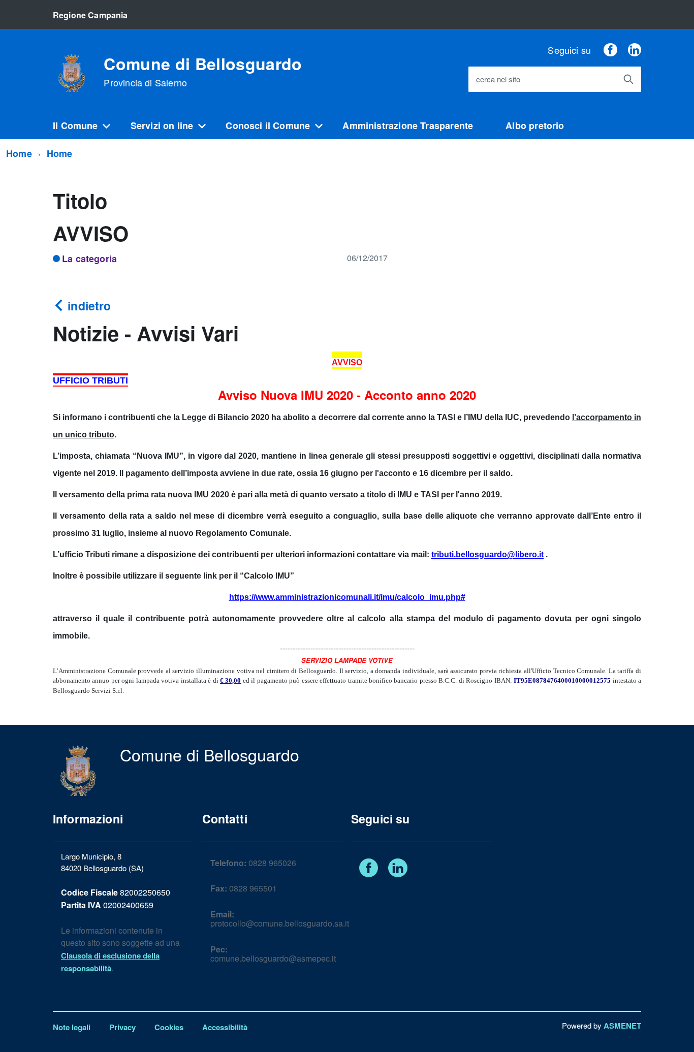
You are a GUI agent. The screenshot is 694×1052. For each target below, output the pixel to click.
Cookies (168, 1027)
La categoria (89, 258)
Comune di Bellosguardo (203, 71)
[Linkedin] (634, 49)
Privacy (122, 1027)
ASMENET (622, 1025)
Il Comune (75, 125)
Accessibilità (224, 1027)
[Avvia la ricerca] (628, 79)
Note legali (71, 1027)
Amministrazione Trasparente (407, 125)
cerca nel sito (498, 79)
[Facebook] (610, 49)
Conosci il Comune (268, 125)
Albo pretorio (535, 125)
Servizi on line (162, 125)
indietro (88, 305)
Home (19, 153)
